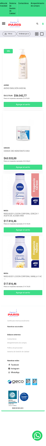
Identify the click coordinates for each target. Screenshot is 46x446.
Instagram (15, 369)
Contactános (23, 3)
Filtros (10, 34)
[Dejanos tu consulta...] (37, 436)
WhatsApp (15, 372)
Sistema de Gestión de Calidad (12, 8)
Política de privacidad (14, 348)
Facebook (15, 365)
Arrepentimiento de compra (37, 4)
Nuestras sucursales (15, 327)
